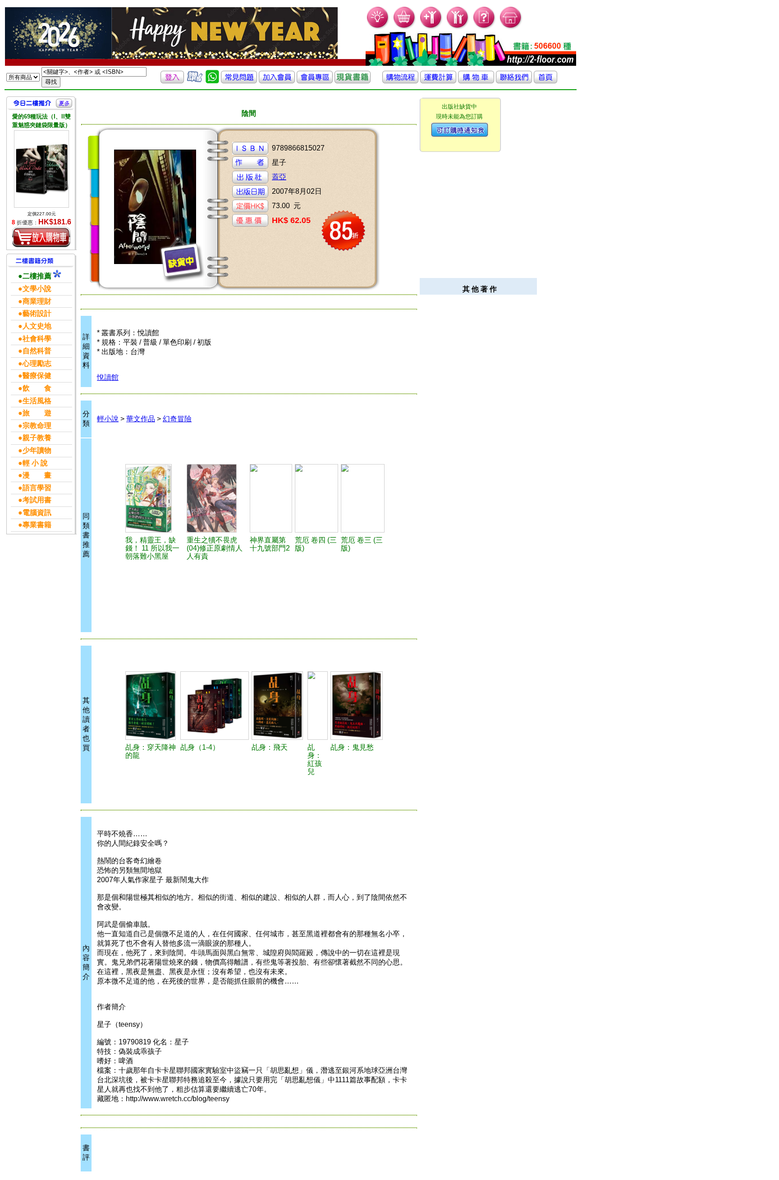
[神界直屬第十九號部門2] (271, 498)
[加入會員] (431, 27)
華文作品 (140, 419)
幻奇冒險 (177, 419)
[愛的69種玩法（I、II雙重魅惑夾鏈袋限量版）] (41, 168)
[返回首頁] (545, 81)
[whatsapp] (212, 81)
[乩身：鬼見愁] (357, 705)
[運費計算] (438, 81)
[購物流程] (400, 81)
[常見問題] (484, 27)
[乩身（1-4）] (214, 705)
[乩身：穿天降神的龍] (151, 705)
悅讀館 (108, 377)
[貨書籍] (353, 81)
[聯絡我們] (514, 81)
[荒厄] (316, 498)
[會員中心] (457, 27)
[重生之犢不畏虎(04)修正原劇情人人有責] (217, 498)
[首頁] (511, 27)
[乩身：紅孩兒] (317, 705)
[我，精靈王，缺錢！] (154, 498)
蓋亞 (279, 177)
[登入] (172, 81)
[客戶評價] (195, 81)
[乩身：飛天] (278, 705)
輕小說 (108, 419)
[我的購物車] (404, 27)
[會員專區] (315, 81)
